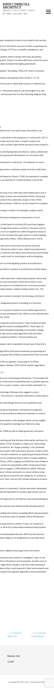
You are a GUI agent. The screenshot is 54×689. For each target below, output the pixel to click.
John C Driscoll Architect (16, 5)
